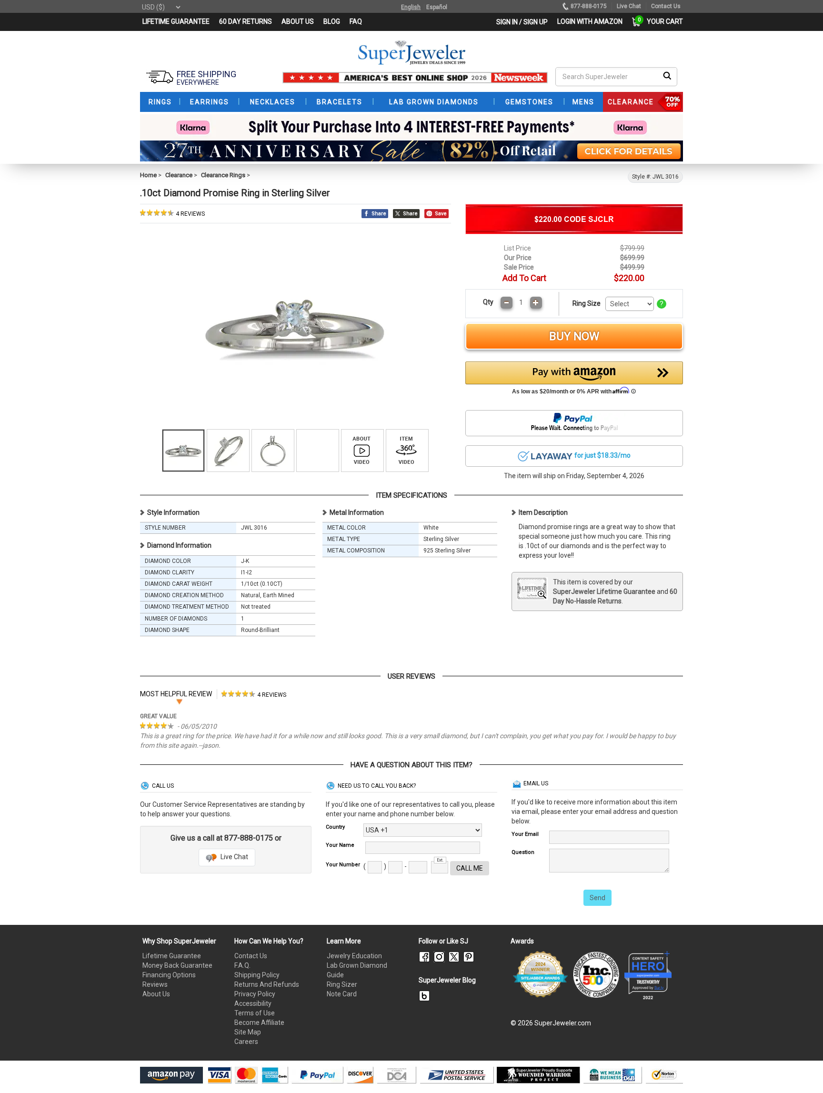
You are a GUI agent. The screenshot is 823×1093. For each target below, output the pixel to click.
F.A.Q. (242, 965)
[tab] (253, 694)
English (411, 7)
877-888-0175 (589, 6)
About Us (156, 994)
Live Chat (233, 857)
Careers (246, 1041)
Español (436, 7)
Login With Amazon (589, 21)
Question (523, 852)
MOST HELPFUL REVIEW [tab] (176, 694)
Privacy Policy (254, 994)
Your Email (525, 834)
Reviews (155, 984)
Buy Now (574, 336)
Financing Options (169, 975)
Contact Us (250, 956)
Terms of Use (254, 1013)
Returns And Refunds (266, 984)
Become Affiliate (259, 1022)
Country (335, 827)
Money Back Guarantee (177, 965)
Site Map (247, 1032)
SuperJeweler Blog (447, 980)
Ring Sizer (342, 984)
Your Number (343, 865)
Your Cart (662, 21)
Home (148, 175)
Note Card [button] (342, 994)
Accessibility (252, 1003)
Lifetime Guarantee (171, 956)
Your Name (340, 845)
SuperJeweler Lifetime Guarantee (604, 591)
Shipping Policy (257, 975)
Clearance (178, 175)
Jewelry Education (354, 956)
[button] (574, 380)
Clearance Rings (223, 175)
